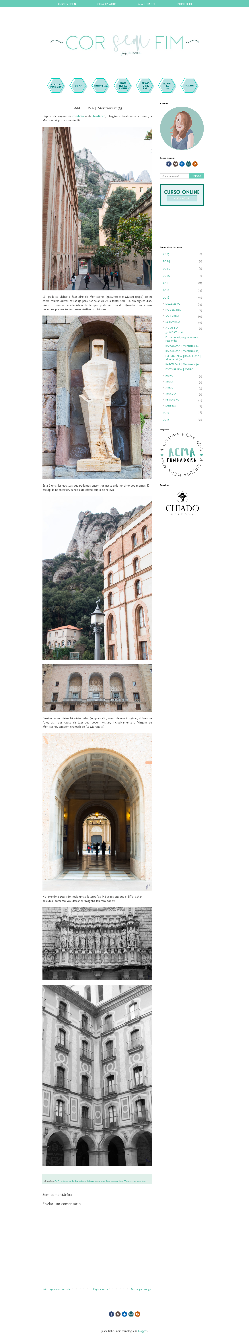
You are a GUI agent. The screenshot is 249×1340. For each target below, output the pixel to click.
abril (169, 387)
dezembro (173, 303)
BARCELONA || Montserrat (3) (182, 350)
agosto (172, 327)
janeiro (171, 405)
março (171, 393)
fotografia (92, 1180)
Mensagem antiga (141, 1289)
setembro (173, 321)
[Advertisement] (182, 581)
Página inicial (100, 1289)
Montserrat (129, 1180)
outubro (172, 315)
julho (170, 375)
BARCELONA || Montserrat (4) (182, 345)
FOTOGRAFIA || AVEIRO (180, 369)
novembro (173, 309)
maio (169, 381)
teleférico (99, 116)
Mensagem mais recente (57, 1289)
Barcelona (80, 1180)
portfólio (141, 1180)
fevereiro (173, 399)
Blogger (142, 1331)
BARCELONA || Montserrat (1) (182, 364)
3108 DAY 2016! (174, 332)
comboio (78, 116)
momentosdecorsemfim (110, 1180)
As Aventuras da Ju (64, 1180)
